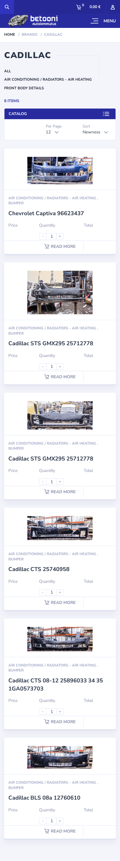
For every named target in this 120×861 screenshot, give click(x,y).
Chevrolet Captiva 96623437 (46, 213)
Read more (63, 246)
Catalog (18, 113)
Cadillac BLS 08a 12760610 (44, 798)
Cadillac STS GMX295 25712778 (50, 343)
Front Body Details (24, 88)
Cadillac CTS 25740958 (38, 569)
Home (9, 34)
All (7, 71)
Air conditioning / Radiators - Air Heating (48, 79)
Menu (110, 21)
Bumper (16, 203)
